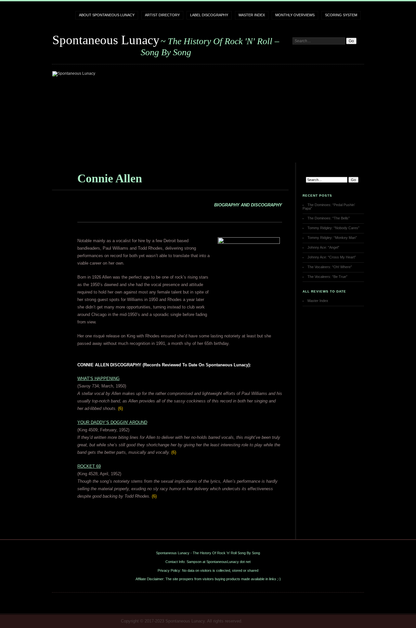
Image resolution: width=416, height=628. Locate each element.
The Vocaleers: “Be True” (327, 277)
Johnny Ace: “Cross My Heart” (331, 257)
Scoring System (341, 15)
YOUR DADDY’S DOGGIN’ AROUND (112, 422)
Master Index (252, 15)
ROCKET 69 (89, 466)
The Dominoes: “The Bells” (328, 218)
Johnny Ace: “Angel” (323, 247)
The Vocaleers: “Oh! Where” (329, 267)
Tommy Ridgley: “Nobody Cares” (333, 228)
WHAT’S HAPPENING (98, 378)
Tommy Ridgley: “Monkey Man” (332, 238)
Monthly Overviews (295, 15)
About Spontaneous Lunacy (107, 15)
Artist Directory (162, 15)
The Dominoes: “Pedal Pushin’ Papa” (329, 206)
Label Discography (209, 15)
